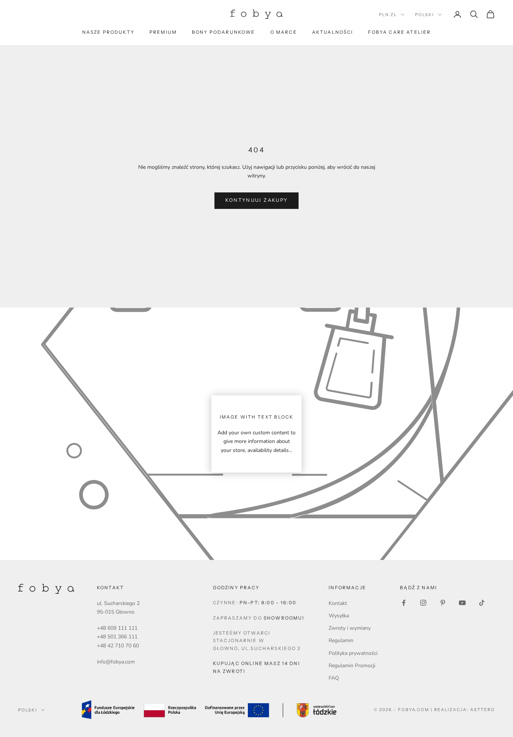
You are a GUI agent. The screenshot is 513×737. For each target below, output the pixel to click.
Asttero (482, 709)
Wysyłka (339, 615)
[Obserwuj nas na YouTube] (462, 602)
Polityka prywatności (353, 653)
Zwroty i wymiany (350, 628)
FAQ (334, 677)
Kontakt (338, 603)
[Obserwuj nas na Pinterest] (443, 602)
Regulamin (341, 640)
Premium (163, 32)
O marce (283, 32)
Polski (424, 14)
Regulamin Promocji (352, 665)
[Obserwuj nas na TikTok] (482, 602)
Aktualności (332, 32)
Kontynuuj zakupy (256, 200)
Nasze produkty (108, 32)
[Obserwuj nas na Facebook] (403, 602)
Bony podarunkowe (223, 32)
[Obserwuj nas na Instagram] (423, 602)
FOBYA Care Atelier (399, 32)
